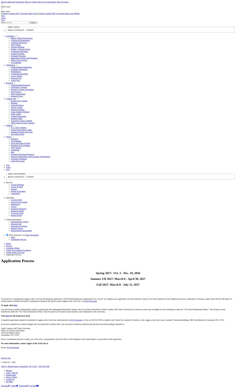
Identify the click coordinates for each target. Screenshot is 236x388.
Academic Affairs (13, 248)
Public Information (18, 94)
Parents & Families (18, 191)
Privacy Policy (11, 377)
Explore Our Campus (19, 101)
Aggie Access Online (19, 202)
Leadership (15, 150)
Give (3, 20)
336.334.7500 (44, 366)
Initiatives (14, 139)
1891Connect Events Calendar (23, 123)
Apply (3, 18)
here (15, 305)
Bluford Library (17, 228)
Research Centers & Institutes (22, 90)
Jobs (12, 152)
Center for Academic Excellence (18, 250)
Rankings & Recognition (20, 146)
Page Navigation (32, 235)
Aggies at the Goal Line (15, 252)
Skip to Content (31, 2)
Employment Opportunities (21, 231)
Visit (3, 16)
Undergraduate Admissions (21, 67)
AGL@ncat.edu (90, 301)
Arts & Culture (16, 107)
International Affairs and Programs (24, 58)
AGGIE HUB (16, 200)
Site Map (9, 382)
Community (15, 194)
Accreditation (16, 63)
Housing (14, 103)
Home (8, 244)
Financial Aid (16, 78)
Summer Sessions (17, 54)
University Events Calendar (21, 121)
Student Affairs (16, 119)
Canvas (14, 207)
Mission (9, 371)
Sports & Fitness (17, 105)
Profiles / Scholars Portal (20, 49)
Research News (17, 96)
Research (9, 83)
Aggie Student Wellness (20, 112)
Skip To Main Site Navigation (12, 2)
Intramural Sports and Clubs (22, 132)
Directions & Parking (19, 226)
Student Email (16, 215)
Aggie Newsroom (18, 161)
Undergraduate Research (20, 85)
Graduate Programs (18, 56)
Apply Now (15, 80)
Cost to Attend (16, 76)
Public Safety (16, 114)
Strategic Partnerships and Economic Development (30, 157)
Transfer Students (17, 47)
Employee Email (17, 211)
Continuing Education (19, 51)
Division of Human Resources (22, 154)
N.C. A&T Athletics (18, 128)
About (8, 137)
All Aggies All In (17, 134)
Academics (10, 36)
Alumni (14, 189)
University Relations (19, 159)
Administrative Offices (19, 222)
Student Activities (17, 110)
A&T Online (16, 45)
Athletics (9, 125)
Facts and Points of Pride (20, 143)
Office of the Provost (19, 60)
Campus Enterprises (18, 116)
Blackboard (15, 204)
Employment (11, 375)
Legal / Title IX (12, 373)
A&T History (16, 148)
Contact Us (10, 379)
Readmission (16, 72)
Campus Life (11, 99)
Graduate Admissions (19, 69)
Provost (9, 246)
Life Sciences (16, 92)
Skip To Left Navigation (46, 2)
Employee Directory (19, 209)
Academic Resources (19, 43)
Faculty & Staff (17, 187)
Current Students (17, 185)
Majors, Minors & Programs (22, 38)
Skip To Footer (62, 2)
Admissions (10, 65)
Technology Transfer (19, 87)
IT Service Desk (17, 213)
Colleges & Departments (20, 40)
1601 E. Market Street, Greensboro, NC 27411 (19, 366)
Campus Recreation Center (21, 130)
